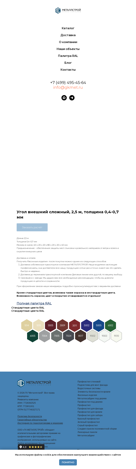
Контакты (68, 69)
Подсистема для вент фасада (93, 385)
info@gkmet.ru (68, 87)
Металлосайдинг (86, 435)
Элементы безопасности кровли (94, 392)
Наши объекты (68, 49)
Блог (68, 62)
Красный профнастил (89, 418)
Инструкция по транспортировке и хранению (40, 423)
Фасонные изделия (87, 395)
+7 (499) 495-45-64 (68, 82)
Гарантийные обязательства (32, 420)
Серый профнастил (88, 425)
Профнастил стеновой (89, 381)
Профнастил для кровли (90, 412)
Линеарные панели (87, 432)
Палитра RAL (68, 56)
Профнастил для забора (90, 415)
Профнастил (84, 405)
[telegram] (72, 97)
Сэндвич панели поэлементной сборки (97, 429)
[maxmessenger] (64, 97)
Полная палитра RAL (34, 303)
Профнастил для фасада (90, 408)
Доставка (68, 35)
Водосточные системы (89, 388)
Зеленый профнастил (89, 422)
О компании (68, 42)
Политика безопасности (30, 416)
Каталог (68, 28)
